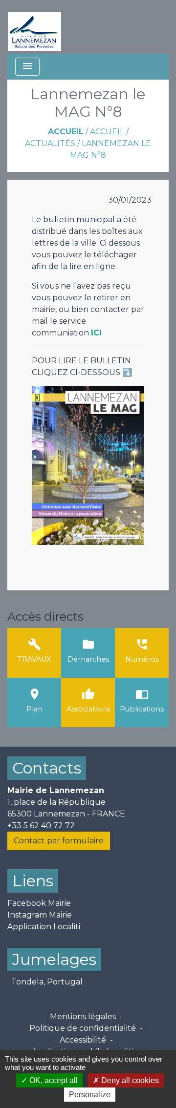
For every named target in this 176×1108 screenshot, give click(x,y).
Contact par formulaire (59, 840)
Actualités (50, 143)
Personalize (89, 1094)
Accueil (66, 131)
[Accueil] (34, 27)
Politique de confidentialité (82, 1028)
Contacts (46, 767)
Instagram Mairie (39, 915)
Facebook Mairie (39, 903)
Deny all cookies (129, 1080)
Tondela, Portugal (47, 981)
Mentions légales (83, 1016)
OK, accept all (52, 1080)
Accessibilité (83, 1040)
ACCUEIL (107, 131)
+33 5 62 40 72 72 (41, 825)
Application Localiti (43, 926)
